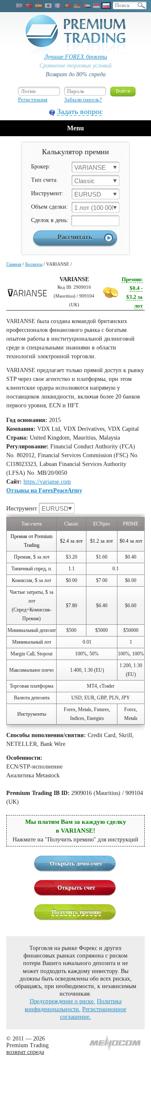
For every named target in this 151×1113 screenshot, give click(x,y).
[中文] (29, 5)
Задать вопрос (80, 111)
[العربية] (86, 5)
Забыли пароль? (83, 99)
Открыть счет (76, 888)
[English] (19, 5)
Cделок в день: (49, 220)
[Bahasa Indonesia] (96, 5)
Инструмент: (47, 193)
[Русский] (106, 5)
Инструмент (37, 508)
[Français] (58, 5)
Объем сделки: (49, 207)
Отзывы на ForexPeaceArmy (44, 490)
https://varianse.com (47, 482)
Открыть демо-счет (76, 863)
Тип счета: (44, 180)
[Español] (38, 5)
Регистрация (32, 99)
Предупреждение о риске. (62, 1001)
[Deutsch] (77, 5)
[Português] (67, 5)
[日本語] (48, 5)
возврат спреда (25, 1052)
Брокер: (40, 166)
